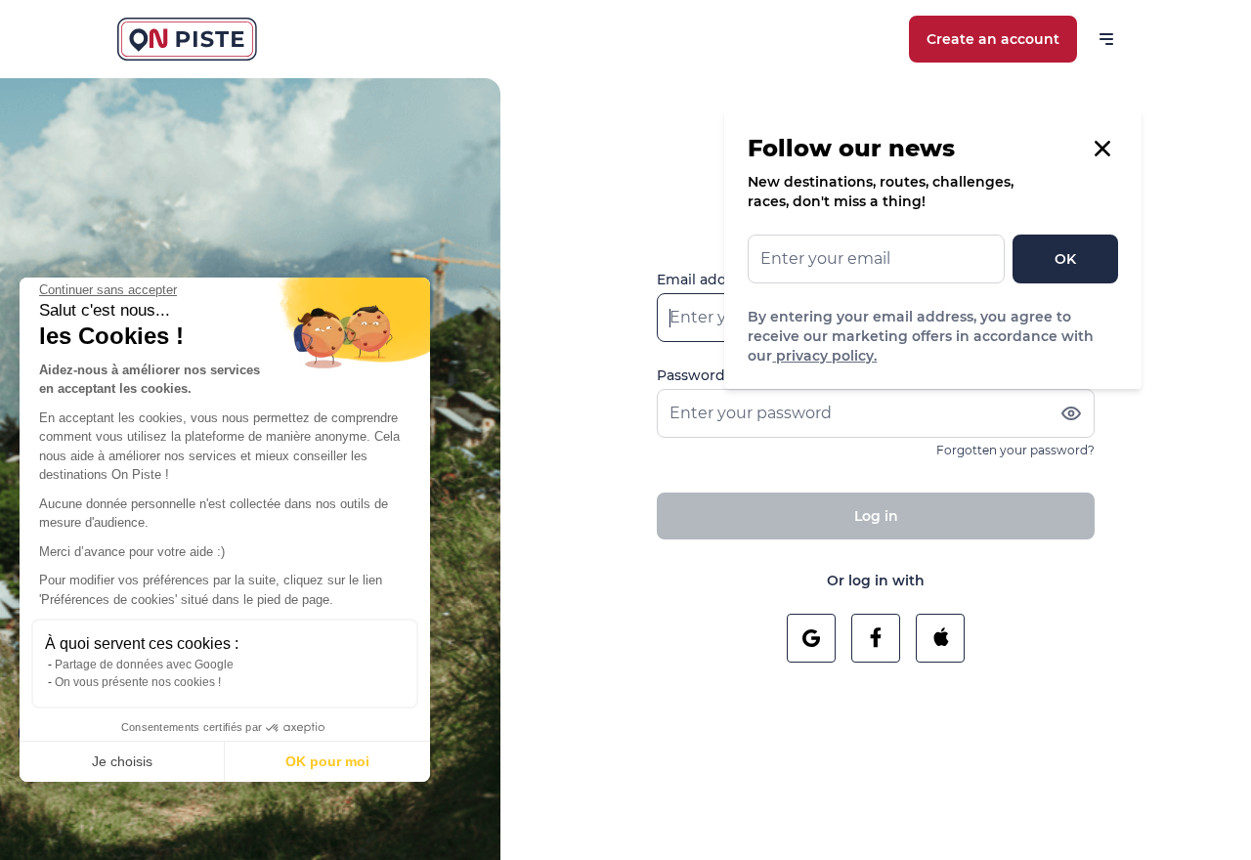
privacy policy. (824, 356)
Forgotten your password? (1015, 450)
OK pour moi (327, 761)
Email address (706, 279)
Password (691, 375)
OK (1065, 259)
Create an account (993, 39)
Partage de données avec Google (144, 664)
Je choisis (122, 761)
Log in (876, 516)
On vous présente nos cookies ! (138, 682)
